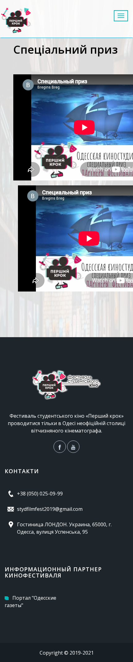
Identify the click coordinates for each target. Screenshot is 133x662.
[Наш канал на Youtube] (73, 447)
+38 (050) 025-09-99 (40, 493)
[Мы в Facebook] (60, 447)
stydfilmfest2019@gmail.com (50, 509)
